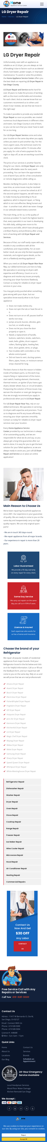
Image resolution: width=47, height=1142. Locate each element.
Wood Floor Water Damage (19, 1088)
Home (4, 1047)
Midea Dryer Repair (15, 745)
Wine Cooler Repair (15, 848)
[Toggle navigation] (42, 4)
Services (26, 1051)
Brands (26, 1055)
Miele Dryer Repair (15, 749)
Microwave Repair (14, 855)
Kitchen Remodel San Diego (19, 1091)
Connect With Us (15, 1023)
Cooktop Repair (13, 822)
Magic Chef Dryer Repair (17, 736)
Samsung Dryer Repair (16, 754)
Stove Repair (12, 815)
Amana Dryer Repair (15, 684)
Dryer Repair (12, 802)
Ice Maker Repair (14, 842)
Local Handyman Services (18, 1085)
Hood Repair (12, 862)
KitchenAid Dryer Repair (17, 727)
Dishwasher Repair (15, 788)
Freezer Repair (13, 835)
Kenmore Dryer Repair (16, 723)
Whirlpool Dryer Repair (16, 767)
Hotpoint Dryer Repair (16, 714)
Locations (6, 1055)
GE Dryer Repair (13, 710)
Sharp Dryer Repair (15, 758)
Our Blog (5, 1059)
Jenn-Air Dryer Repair (16, 719)
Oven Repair (12, 808)
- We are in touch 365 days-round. (17, 532)
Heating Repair (13, 875)
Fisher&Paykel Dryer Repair (18, 701)
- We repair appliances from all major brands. (22, 536)
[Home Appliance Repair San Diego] (19, 4)
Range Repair (12, 828)
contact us (22, 946)
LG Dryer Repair (13, 732)
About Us (6, 1051)
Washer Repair (13, 795)
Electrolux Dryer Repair (17, 697)
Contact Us (28, 1047)
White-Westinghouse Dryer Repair (21, 771)
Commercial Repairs (15, 882)
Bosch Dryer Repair (15, 692)
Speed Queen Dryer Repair (18, 762)
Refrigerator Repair (15, 781)
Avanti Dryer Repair (15, 688)
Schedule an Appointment (29, 1060)
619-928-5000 (20, 997)
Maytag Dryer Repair (15, 740)
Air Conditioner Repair (16, 868)
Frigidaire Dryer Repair (16, 705)
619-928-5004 (14, 1029)
